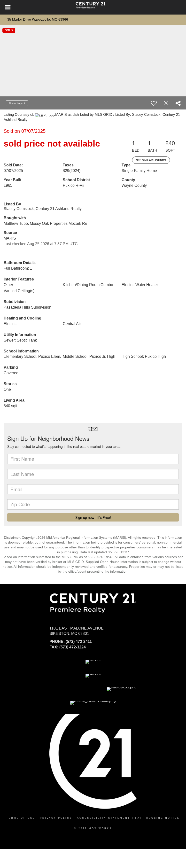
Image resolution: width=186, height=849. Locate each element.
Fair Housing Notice (157, 818)
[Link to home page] (93, 7)
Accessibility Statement (103, 818)
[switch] (154, 103)
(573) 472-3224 (72, 647)
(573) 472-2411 (79, 641)
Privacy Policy (56, 818)
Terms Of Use (20, 818)
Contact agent (17, 103)
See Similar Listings (151, 160)
